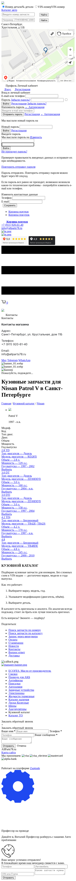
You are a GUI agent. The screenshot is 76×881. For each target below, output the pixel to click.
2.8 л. (10, 459)
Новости (13, 646)
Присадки (14, 683)
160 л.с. (14, 485)
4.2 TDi (5, 517)
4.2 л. (10, 526)
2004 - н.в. (17, 488)
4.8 (3, 539)
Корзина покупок (19, 214)
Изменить (36, 137)
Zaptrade (35, 768)
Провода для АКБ (19, 677)
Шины (12, 705)
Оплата (12, 639)
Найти (44, 14)
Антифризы (15, 680)
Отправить (8, 746)
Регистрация (22, 89)
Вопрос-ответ (16, 652)
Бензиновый (19, 520)
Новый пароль (10, 126)
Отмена (21, 745)
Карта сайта (8, 752)
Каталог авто (9, 10)
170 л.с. (14, 529)
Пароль (15, 99)
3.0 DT (5, 472)
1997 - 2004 (17, 510)
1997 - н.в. (17, 533)
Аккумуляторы (17, 709)
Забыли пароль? (20, 99)
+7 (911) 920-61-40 (12, 224)
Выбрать (6, 469)
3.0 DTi (5, 494)
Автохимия (15, 686)
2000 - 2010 (17, 555)
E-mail (5, 201)
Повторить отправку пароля (18, 166)
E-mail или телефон (13, 95)
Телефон (6, 197)
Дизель (16, 453)
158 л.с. (14, 507)
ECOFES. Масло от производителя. (29, 670)
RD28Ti (19, 456)
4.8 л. (10, 549)
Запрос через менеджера (23, 636)
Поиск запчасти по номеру (24, 630)
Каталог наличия (18, 699)
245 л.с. (14, 552)
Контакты (14, 649)
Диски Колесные (18, 702)
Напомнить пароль (22, 107)
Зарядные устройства (21, 689)
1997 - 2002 (17, 466)
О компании (15, 642)
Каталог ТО (15, 715)
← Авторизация (34, 107)
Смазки (12, 673)
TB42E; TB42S (23, 523)
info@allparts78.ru (11, 228)
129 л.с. (14, 463)
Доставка (14, 655)
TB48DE (19, 545)
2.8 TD (5, 450)
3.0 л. (10, 482)
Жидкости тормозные (21, 696)
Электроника (16, 693)
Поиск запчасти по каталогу (25, 633)
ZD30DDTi (21, 478)
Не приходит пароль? (14, 151)
